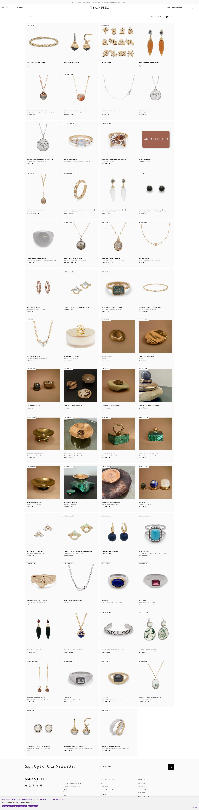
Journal (140, 786)
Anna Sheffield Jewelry (37, 782)
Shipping (103, 794)
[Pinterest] (37, 785)
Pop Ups (65, 789)
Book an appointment (173, 8)
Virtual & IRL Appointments (71, 786)
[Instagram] (30, 785)
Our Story (141, 783)
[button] (30, 42)
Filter (31, 16)
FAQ (102, 783)
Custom (20, 8)
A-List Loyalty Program (108, 789)
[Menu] (3, 7)
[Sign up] (171, 767)
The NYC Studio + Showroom (72, 783)
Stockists (66, 791)
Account (103, 791)
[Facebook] (26, 785)
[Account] (192, 7)
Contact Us (104, 786)
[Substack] (40, 785)
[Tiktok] (33, 785)
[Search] (7, 7)
